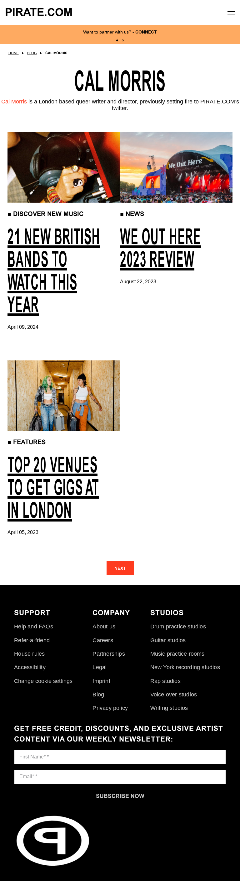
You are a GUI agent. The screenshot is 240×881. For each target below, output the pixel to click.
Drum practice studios (178, 626)
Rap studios (165, 681)
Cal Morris (56, 53)
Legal (99, 667)
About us (103, 626)
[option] (120, 34)
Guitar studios (168, 640)
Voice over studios (173, 694)
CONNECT (146, 31)
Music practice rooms (177, 654)
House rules (29, 654)
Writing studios (169, 708)
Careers (102, 640)
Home (13, 53)
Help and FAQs (33, 626)
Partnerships (108, 654)
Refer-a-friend (32, 640)
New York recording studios (185, 667)
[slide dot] (117, 40)
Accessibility (30, 667)
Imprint (101, 681)
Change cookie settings (43, 681)
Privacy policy (110, 708)
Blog (32, 53)
